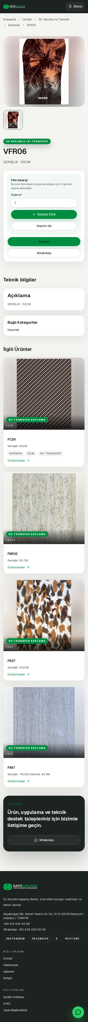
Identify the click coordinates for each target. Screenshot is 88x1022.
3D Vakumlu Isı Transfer (53, 19)
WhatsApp (44, 253)
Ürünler (27, 19)
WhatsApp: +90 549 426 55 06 (24, 929)
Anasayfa (9, 19)
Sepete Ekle (46, 214)
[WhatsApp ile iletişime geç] (78, 1012)
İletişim (44, 241)
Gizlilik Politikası (13, 997)
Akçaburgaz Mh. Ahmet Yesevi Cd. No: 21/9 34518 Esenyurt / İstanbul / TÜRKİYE (43, 916)
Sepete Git (44, 226)
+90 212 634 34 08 (16, 924)
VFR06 (31, 25)
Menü (75, 6)
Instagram (15, 938)
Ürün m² (16, 195)
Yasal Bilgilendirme (15, 1010)
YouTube (72, 938)
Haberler (8, 971)
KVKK (7, 1003)
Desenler (14, 25)
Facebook (40, 938)
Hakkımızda (10, 965)
